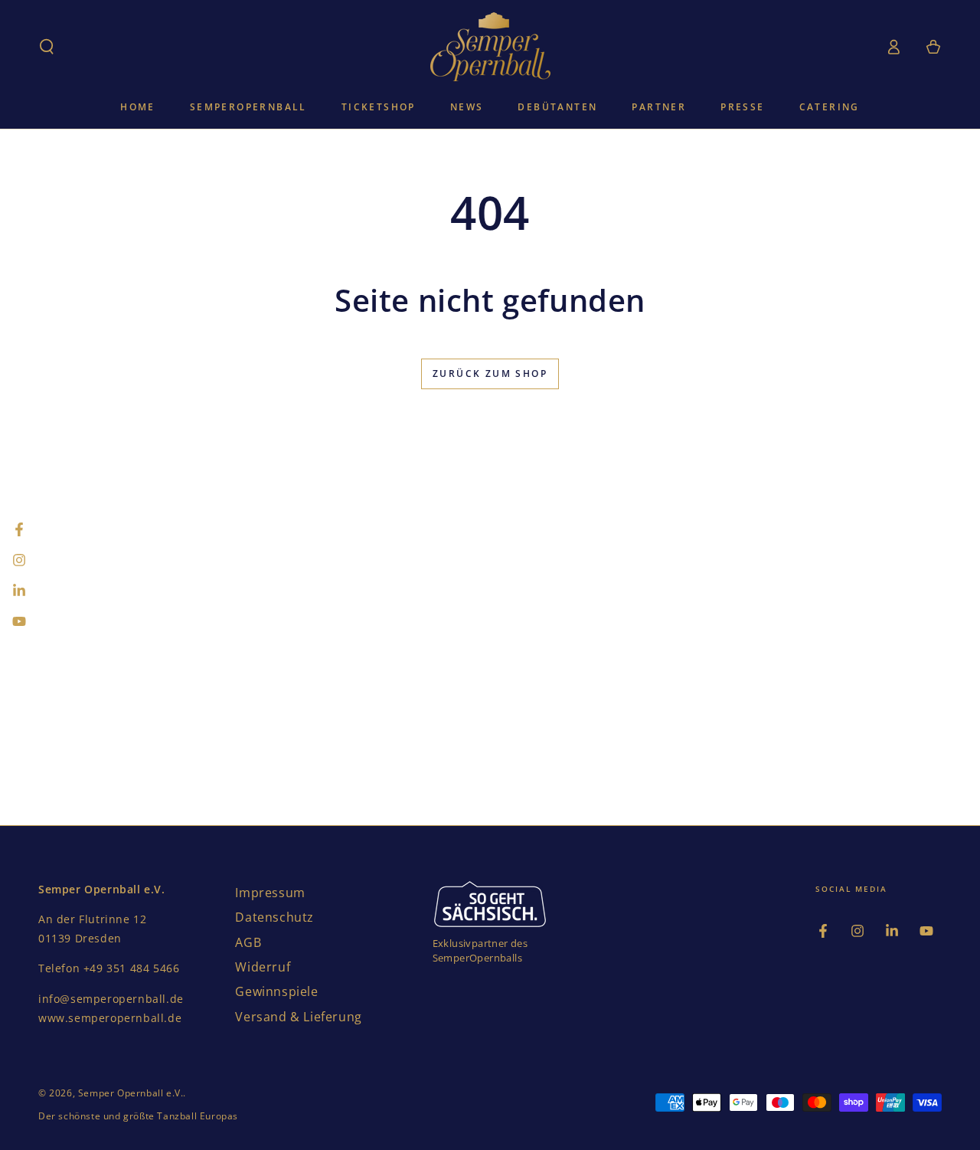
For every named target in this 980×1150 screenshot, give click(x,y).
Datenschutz (274, 917)
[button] (47, 47)
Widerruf (262, 966)
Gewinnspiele (276, 991)
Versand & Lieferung (298, 1016)
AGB (248, 942)
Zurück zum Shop (490, 373)
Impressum (270, 892)
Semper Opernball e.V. (131, 1092)
